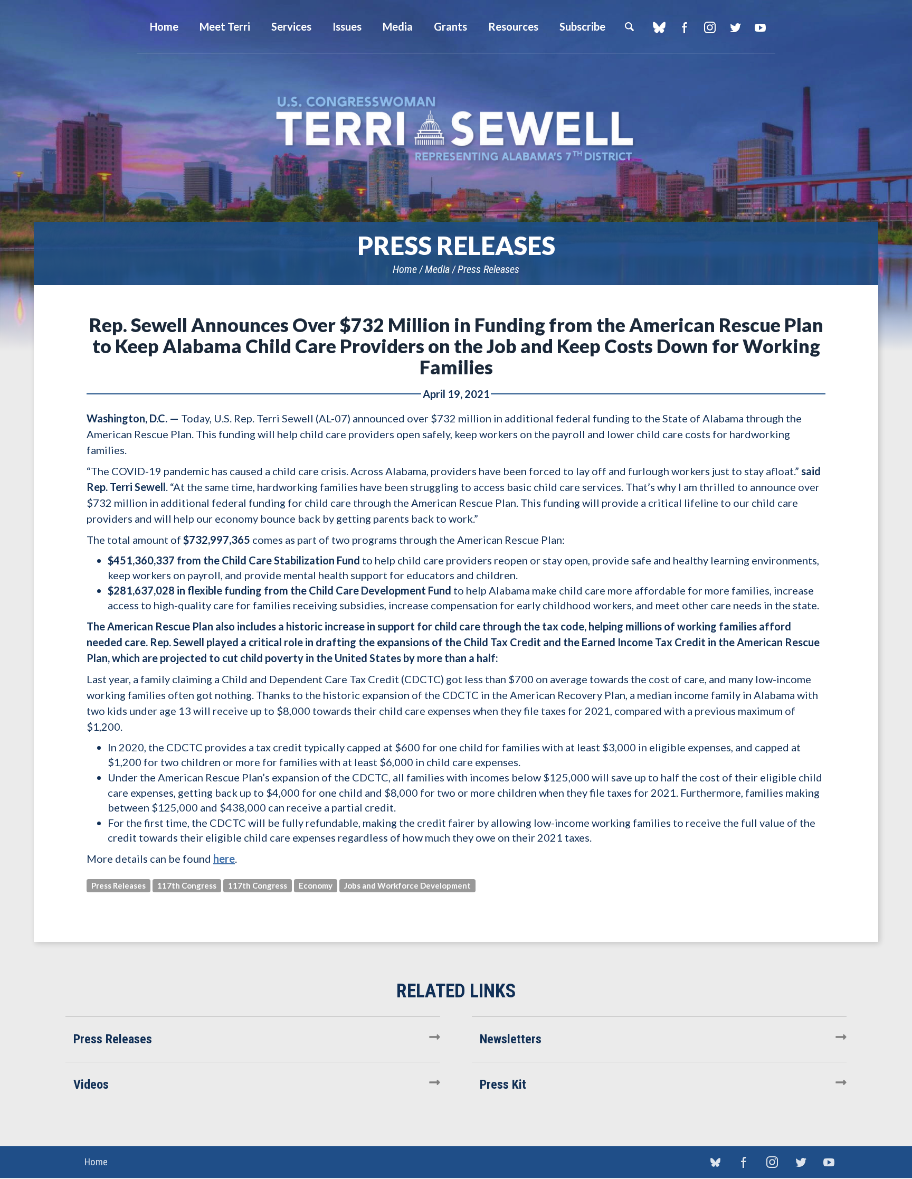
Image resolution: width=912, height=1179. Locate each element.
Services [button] (291, 26)
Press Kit (503, 1084)
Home (405, 269)
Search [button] (629, 26)
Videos (91, 1084)
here (224, 858)
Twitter (735, 27)
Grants (450, 26)
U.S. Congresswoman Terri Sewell (456, 129)
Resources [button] (513, 26)
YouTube (760, 27)
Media (437, 269)
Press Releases (488, 269)
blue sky (659, 27)
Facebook (684, 27)
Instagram (709, 27)
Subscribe (582, 26)
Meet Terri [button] (225, 26)
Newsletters (511, 1039)
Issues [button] (347, 26)
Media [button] (398, 26)
